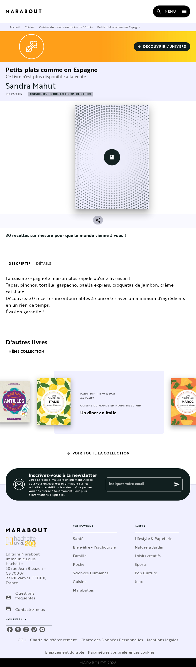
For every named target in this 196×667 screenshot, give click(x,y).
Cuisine (30, 27)
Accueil (15, 27)
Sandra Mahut (31, 85)
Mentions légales (162, 640)
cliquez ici (57, 495)
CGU (22, 640)
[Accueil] (26, 11)
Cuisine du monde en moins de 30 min (66, 27)
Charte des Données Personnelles (112, 640)
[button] (162, 46)
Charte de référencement (53, 640)
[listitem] (10, 629)
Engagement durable (64, 652)
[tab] (19, 263)
